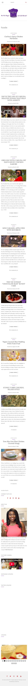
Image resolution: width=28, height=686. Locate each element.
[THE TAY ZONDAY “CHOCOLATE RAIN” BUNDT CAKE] (13, 297)
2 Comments (14, 483)
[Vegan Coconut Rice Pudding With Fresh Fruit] (13, 355)
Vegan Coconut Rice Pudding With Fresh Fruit (14, 343)
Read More (13, 81)
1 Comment (13, 429)
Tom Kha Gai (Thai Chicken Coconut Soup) (13, 442)
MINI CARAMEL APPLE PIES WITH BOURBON (14, 229)
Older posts (4, 490)
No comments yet (13, 84)
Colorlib (24, 679)
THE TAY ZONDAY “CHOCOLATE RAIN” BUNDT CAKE (13, 284)
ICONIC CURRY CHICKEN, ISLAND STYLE (13, 388)
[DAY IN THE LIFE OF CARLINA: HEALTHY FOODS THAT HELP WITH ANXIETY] (13, 112)
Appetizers (14, 33)
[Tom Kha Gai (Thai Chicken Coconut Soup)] (13, 455)
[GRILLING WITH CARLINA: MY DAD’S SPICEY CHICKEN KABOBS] (13, 175)
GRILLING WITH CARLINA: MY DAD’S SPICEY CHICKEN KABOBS (13, 162)
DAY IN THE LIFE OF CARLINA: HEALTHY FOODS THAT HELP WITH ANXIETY (14, 98)
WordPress (16, 681)
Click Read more (9, 549)
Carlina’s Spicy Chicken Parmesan (13, 37)
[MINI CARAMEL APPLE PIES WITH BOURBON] (13, 241)
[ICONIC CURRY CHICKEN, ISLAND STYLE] (13, 401)
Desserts (13, 224)
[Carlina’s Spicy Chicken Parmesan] (13, 50)
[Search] (26, 2)
